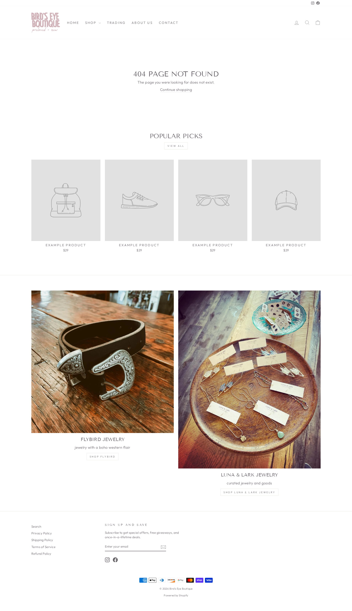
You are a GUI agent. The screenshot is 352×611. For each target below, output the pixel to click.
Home (73, 23)
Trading (116, 23)
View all (176, 145)
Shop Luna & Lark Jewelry (249, 492)
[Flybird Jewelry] (102, 362)
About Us (142, 23)
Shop (91, 23)
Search (36, 526)
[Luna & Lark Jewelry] (249, 380)
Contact (168, 23)
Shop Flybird (103, 456)
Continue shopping (176, 89)
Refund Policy (41, 554)
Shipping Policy (42, 540)
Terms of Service (43, 547)
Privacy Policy (41, 533)
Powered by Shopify (176, 595)
